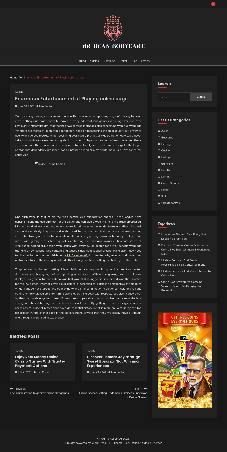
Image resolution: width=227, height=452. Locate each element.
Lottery (146, 60)
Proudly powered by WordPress (86, 443)
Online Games (170, 183)
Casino (94, 60)
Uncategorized (170, 203)
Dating (165, 157)
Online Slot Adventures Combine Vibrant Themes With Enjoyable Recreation (181, 286)
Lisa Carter (45, 106)
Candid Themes (152, 443)
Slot (134, 60)
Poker (123, 60)
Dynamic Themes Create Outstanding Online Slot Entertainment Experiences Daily (185, 249)
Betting (81, 60)
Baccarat (167, 137)
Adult (164, 131)
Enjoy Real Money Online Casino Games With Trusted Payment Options (40, 361)
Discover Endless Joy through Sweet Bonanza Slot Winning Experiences (113, 361)
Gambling (109, 60)
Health (165, 170)
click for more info (76, 255)
